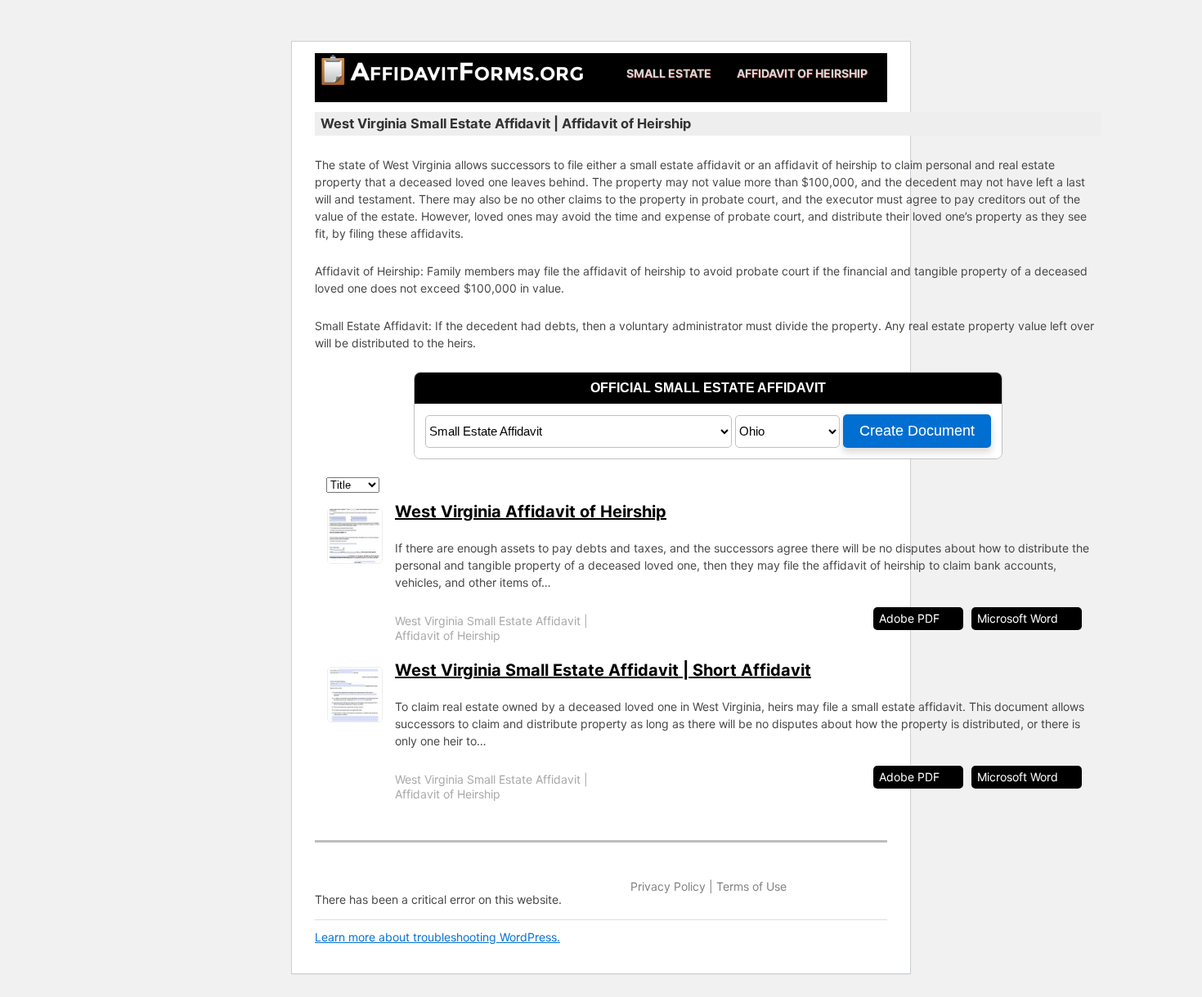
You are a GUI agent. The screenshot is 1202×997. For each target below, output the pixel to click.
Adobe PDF (909, 618)
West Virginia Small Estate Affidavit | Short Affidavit (603, 670)
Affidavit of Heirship (802, 73)
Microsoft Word (1017, 618)
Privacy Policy (668, 886)
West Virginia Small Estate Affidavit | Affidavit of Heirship (491, 628)
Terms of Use (751, 886)
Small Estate (668, 73)
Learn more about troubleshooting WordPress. (437, 937)
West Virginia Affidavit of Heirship (530, 511)
